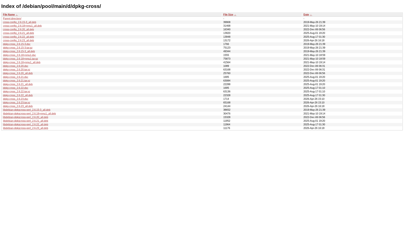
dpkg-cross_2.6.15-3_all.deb (19, 51)
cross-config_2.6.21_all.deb (18, 33)
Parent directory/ (12, 18)
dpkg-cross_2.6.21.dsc (15, 77)
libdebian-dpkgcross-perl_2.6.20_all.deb (25, 117)
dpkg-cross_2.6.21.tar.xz (16, 80)
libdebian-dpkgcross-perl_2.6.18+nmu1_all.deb (29, 113)
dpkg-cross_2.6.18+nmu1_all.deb (21, 62)
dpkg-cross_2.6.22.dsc (15, 88)
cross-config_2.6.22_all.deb (18, 36)
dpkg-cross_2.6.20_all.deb (18, 73)
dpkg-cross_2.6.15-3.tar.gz (18, 47)
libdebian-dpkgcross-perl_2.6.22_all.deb (25, 124)
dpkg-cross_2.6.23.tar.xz (16, 102)
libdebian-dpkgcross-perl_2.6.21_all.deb (25, 120)
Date (306, 14)
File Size (228, 14)
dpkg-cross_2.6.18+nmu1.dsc (19, 55)
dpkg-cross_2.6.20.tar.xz (16, 69)
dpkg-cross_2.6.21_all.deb (18, 84)
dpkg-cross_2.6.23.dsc (15, 99)
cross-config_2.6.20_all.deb (18, 29)
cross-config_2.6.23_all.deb (18, 40)
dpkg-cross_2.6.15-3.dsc (16, 44)
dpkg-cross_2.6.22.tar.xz (16, 91)
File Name (9, 14)
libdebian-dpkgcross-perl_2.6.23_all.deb (25, 128)
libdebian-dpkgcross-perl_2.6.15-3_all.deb (26, 109)
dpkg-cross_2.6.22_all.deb (18, 95)
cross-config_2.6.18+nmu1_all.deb (22, 25)
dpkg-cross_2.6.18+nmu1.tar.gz (20, 58)
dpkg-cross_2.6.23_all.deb (18, 106)
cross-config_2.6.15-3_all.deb (19, 22)
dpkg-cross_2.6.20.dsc (15, 66)
